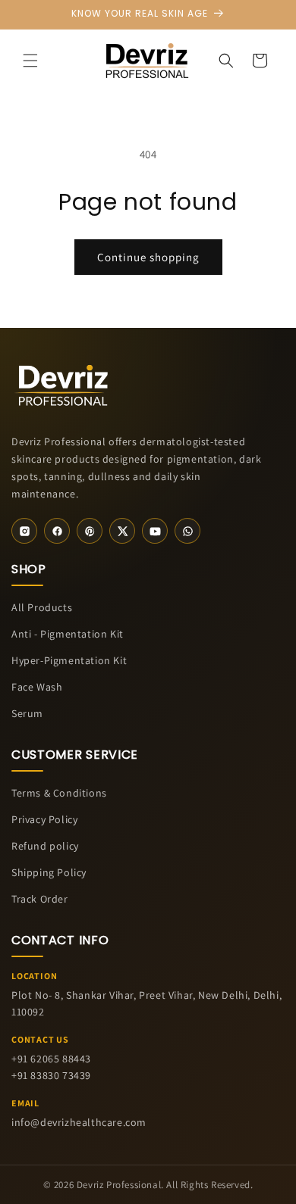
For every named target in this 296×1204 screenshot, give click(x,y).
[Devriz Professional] (62, 382)
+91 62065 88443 (51, 1058)
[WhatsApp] (187, 531)
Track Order (39, 899)
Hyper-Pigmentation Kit (69, 660)
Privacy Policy (44, 819)
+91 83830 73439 (51, 1075)
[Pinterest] (89, 531)
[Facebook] (57, 531)
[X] (122, 531)
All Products (41, 607)
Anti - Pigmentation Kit (67, 634)
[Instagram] (24, 531)
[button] (30, 60)
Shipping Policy (49, 872)
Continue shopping (148, 257)
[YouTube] (155, 531)
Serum (27, 713)
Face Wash (36, 687)
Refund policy (45, 846)
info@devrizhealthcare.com (78, 1122)
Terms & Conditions (59, 793)
